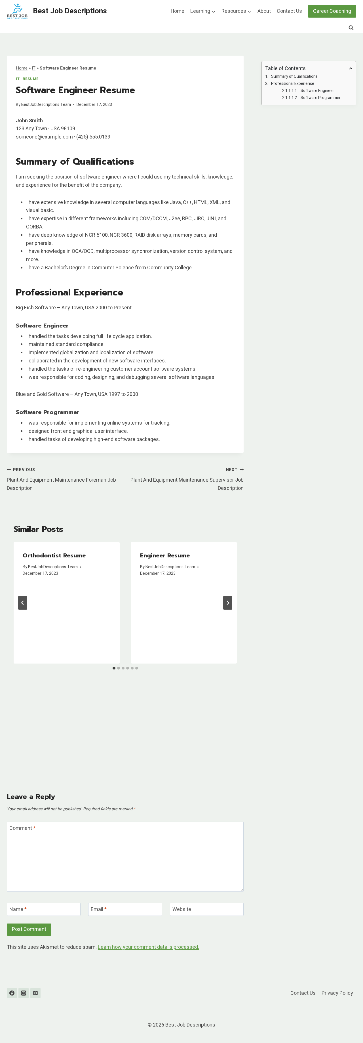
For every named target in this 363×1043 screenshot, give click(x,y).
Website (181, 909)
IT (33, 68)
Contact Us (289, 11)
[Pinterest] (35, 993)
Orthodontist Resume (54, 555)
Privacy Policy (337, 993)
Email (99, 909)
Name (18, 909)
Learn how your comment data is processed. (148, 947)
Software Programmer (321, 98)
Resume (31, 78)
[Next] (227, 603)
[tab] (114, 668)
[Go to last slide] (22, 603)
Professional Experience (292, 84)
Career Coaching (332, 11)
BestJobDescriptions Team (46, 105)
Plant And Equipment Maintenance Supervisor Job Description (187, 479)
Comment (22, 828)
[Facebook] (12, 993)
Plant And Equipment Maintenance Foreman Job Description (61, 479)
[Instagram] (23, 993)
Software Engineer (317, 91)
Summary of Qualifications (294, 76)
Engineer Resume (165, 555)
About (264, 11)
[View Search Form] (351, 28)
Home (177, 11)
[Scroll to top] (348, 1024)
